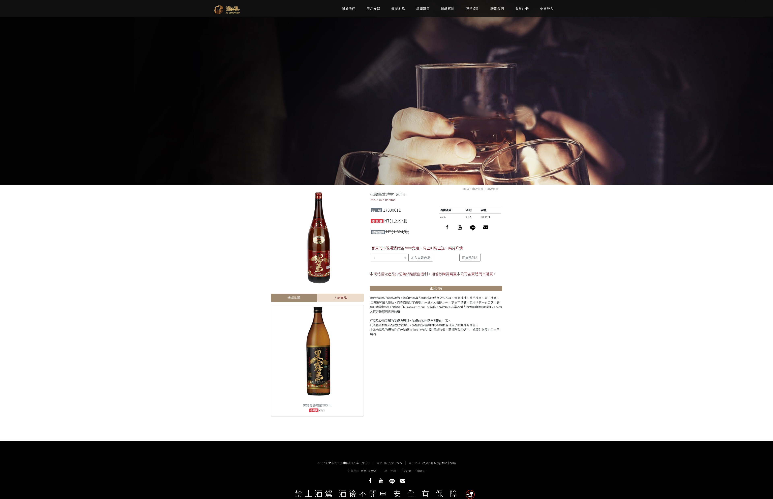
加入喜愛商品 (420, 257)
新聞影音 (423, 8)
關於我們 (348, 8)
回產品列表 (470, 257)
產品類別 (478, 189)
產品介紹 (373, 8)
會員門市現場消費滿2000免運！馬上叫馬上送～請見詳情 (417, 247)
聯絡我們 (497, 8)
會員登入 (547, 8)
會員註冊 (522, 8)
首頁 (466, 189)
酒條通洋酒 (238, 8)
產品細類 (493, 189)
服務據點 (472, 8)
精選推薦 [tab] (293, 297)
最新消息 (398, 8)
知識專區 (448, 8)
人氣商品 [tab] (340, 297)
